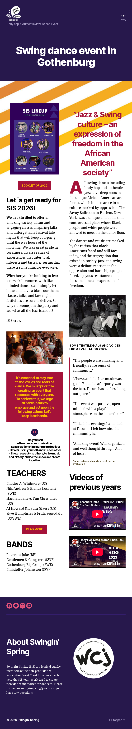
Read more (34, 529)
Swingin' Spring (28, 720)
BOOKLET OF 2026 (34, 185)
